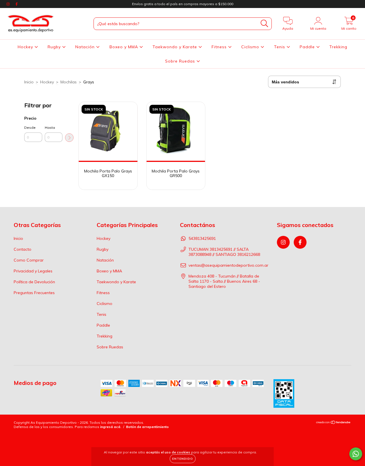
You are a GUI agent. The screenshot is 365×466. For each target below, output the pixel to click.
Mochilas (68, 82)
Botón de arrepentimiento (147, 427)
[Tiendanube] (333, 423)
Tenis (280, 46)
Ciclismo (251, 46)
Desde (30, 127)
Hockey (26, 46)
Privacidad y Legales (33, 271)
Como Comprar (29, 260)
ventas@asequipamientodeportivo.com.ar (228, 265)
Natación (85, 46)
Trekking (338, 46)
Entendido (182, 459)
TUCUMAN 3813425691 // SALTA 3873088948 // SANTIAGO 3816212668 (224, 252)
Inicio (29, 82)
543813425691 (202, 238)
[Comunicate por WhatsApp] (355, 453)
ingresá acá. (110, 427)
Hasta (50, 127)
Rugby (55, 46)
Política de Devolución (34, 281)
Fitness (220, 46)
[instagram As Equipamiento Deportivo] (8, 4)
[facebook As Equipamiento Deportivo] (16, 4)
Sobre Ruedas (180, 61)
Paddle (308, 46)
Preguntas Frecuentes (34, 292)
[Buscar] (264, 23)
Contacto (22, 249)
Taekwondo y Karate (175, 46)
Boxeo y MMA (124, 46)
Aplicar (69, 137)
